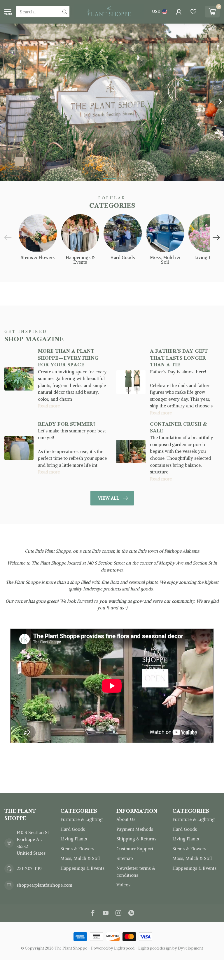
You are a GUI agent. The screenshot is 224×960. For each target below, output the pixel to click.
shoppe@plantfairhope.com (44, 885)
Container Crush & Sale (178, 427)
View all (108, 498)
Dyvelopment (190, 948)
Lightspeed (124, 948)
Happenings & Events (82, 868)
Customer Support (134, 848)
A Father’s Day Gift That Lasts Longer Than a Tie (179, 357)
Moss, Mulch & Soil (80, 858)
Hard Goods (72, 829)
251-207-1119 (29, 868)
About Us (125, 819)
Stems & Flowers (77, 848)
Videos (123, 885)
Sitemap (124, 858)
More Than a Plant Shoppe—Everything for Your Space (68, 357)
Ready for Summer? (67, 424)
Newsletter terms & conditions (135, 871)
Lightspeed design (155, 948)
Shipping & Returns (136, 839)
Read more (49, 406)
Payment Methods (134, 829)
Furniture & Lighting (81, 819)
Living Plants (73, 839)
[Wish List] (193, 11)
